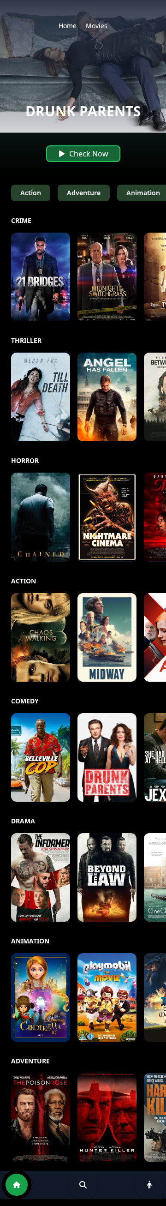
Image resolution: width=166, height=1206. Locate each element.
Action (30, 192)
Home (68, 25)
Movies (96, 25)
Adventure (84, 192)
